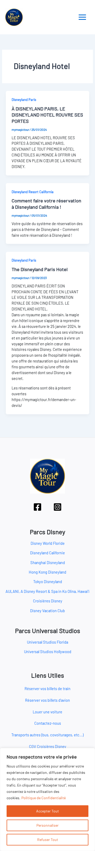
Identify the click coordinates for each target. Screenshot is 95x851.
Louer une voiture (47, 711)
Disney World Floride (48, 543)
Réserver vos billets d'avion (47, 700)
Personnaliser (47, 825)
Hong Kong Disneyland (47, 572)
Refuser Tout (47, 839)
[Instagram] (57, 507)
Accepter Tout (47, 811)
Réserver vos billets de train (47, 688)
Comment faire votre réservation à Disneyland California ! (46, 204)
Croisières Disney (47, 600)
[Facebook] (37, 507)
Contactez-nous (47, 723)
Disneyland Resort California (33, 192)
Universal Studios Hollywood (47, 651)
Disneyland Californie (47, 552)
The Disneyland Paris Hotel (40, 269)
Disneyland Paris (24, 99)
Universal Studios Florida (47, 642)
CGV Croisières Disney (47, 746)
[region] (47, 799)
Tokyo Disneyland (47, 581)
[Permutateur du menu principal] (82, 17)
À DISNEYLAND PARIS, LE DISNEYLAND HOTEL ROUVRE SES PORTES (47, 115)
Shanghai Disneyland (47, 562)
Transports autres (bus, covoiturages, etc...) (47, 734)
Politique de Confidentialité (43, 798)
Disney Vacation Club (47, 610)
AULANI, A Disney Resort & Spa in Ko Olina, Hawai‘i (47, 591)
